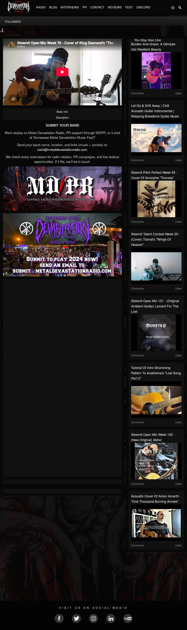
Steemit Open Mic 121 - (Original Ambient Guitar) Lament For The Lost (155, 306)
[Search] (180, 7)
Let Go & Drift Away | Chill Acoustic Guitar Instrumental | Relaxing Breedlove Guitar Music (155, 110)
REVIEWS (115, 7)
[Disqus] (62, 330)
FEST (129, 7)
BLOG (53, 7)
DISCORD (143, 7)
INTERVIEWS (70, 7)
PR (85, 7)
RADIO (40, 7)
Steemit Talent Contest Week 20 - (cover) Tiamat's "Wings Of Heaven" (155, 239)
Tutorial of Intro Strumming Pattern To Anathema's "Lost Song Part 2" (156, 372)
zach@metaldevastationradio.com (62, 149)
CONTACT (97, 7)
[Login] (173, 7)
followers (13, 21)
